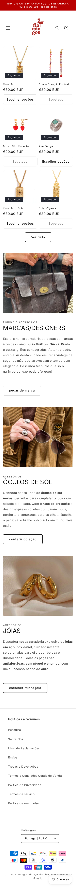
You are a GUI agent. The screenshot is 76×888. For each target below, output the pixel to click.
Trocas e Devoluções (23, 766)
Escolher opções (20, 99)
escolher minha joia (25, 688)
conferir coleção (22, 539)
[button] (8, 28)
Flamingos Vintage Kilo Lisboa (33, 874)
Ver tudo (38, 237)
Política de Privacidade (24, 785)
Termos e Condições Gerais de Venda (35, 775)
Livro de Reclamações (24, 748)
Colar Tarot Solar (14, 208)
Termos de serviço (21, 794)
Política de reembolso (23, 803)
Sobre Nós (15, 739)
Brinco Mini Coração (16, 146)
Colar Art (8, 84)
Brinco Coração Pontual (54, 84)
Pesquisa (14, 729)
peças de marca (22, 390)
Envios (12, 757)
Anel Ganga (46, 146)
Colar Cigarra (47, 208)
